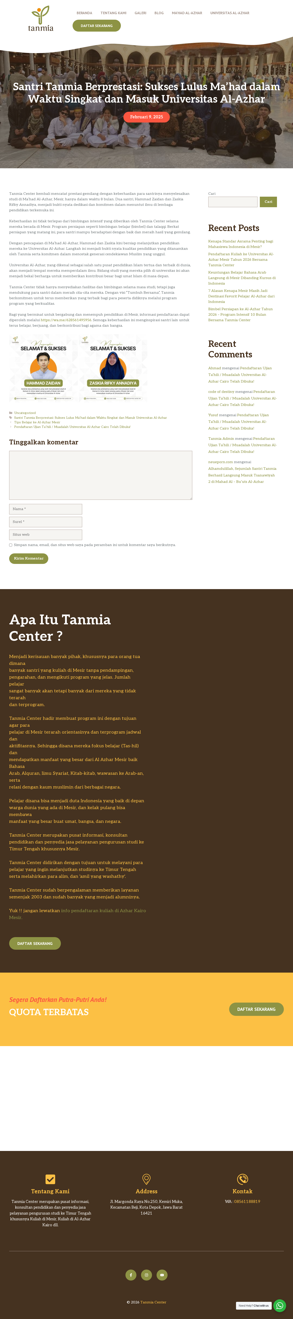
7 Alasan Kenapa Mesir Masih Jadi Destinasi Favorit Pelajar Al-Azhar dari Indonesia (241, 296)
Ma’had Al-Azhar (187, 13)
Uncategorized (25, 413)
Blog (159, 13)
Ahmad (214, 368)
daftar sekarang (97, 25)
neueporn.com (220, 462)
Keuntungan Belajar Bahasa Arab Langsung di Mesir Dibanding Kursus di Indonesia (242, 278)
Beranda (84, 13)
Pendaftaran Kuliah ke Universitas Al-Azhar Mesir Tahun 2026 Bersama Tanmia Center (241, 259)
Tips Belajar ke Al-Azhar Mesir (37, 422)
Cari (211, 194)
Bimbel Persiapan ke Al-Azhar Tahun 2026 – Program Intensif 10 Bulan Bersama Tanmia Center (240, 314)
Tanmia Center (153, 1302)
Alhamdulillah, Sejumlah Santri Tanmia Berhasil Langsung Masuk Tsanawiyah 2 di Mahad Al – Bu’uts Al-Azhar (242, 475)
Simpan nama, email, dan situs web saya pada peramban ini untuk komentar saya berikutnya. (95, 545)
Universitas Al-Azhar (229, 13)
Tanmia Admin (221, 439)
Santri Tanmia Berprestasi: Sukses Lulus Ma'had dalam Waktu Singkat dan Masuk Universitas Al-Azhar (90, 418)
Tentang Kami (113, 13)
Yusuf (213, 415)
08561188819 (247, 1201)
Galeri (140, 13)
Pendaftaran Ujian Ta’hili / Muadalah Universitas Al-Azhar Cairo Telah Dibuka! (72, 427)
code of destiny (221, 392)
